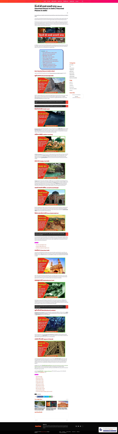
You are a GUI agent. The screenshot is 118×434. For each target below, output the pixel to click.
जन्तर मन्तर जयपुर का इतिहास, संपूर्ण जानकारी (44, 391)
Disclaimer (71, 83)
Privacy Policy (72, 87)
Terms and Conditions (62, 432)
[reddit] (80, 426)
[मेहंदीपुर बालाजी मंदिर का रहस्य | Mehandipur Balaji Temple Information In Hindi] (51, 404)
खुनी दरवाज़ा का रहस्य (40, 384)
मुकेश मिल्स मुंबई (39, 376)
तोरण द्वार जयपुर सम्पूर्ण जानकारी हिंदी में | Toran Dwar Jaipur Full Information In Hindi (40, 409)
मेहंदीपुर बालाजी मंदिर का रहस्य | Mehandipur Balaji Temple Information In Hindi (51, 409)
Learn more (111, 429)
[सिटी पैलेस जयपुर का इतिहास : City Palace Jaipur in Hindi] (63, 404)
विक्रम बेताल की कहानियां (73, 77)
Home (45, 1)
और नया (36, 420)
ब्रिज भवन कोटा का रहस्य (40, 388)
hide (46, 51)
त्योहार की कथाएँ (72, 74)
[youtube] (78, 426)
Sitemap (76, 1)
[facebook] (76, 426)
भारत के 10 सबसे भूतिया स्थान (41, 244)
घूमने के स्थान (71, 71)
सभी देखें (67, 399)
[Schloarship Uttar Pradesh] (82, 426)
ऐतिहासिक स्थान (65, 1)
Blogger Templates (53, 432)
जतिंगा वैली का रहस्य (39, 379)
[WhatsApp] (50, 396)
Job (70, 66)
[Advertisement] (76, 18)
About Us (71, 82)
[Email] (52, 396)
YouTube (48, 1)
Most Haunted (72, 68)
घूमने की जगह (60, 1)
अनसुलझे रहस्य (72, 1)
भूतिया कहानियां (54, 1)
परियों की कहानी (72, 76)
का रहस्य (40, 390)
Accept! (109, 430)
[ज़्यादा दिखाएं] (53, 396)
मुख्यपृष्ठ (36, 4)
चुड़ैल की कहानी (72, 73)
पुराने (67, 420)
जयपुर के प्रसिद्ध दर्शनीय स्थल (41, 246)
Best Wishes (71, 64)
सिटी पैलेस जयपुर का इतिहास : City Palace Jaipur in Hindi (62, 409)
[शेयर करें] (67, 13)
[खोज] (82, 1)
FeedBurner (78, 97)
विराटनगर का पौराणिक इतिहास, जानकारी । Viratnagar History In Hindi (50, 106)
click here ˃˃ (42, 372)
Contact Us (71, 85)
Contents (44, 51)
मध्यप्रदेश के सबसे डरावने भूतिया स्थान (42, 248)
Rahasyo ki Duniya (44, 431)
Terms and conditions (73, 88)
